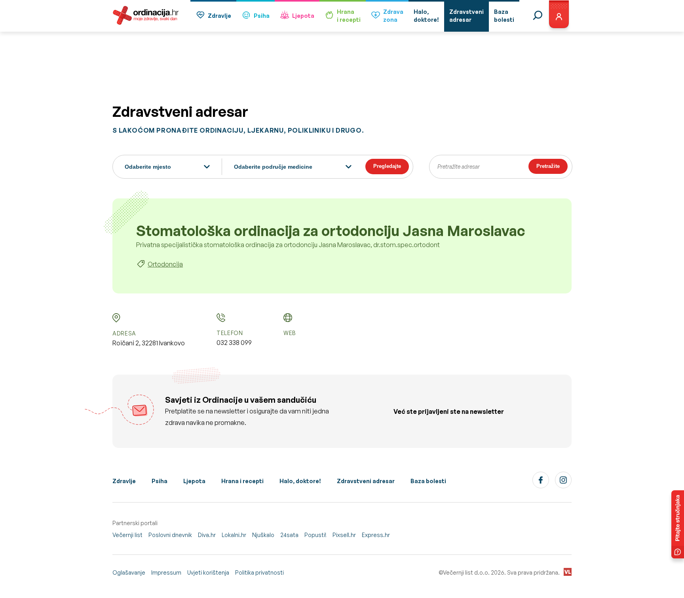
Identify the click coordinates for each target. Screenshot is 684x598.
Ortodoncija (165, 264)
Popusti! (315, 534)
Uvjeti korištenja (208, 572)
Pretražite (548, 166)
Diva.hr (207, 534)
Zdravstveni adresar (366, 481)
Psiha (262, 15)
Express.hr (376, 534)
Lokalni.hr (234, 534)
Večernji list (127, 534)
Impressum (166, 572)
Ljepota (303, 15)
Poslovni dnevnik (170, 534)
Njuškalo (263, 534)
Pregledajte (387, 166)
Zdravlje (219, 15)
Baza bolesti (428, 481)
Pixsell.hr (344, 534)
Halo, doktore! (300, 481)
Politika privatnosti (259, 572)
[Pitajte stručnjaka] (677, 524)
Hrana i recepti (242, 481)
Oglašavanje (128, 572)
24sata (289, 534)
